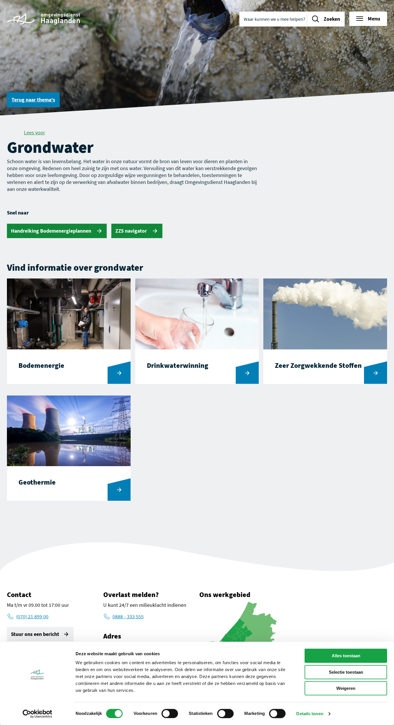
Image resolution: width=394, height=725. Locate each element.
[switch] (170, 713)
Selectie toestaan (346, 672)
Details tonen (309, 713)
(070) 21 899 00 (32, 616)
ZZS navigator (131, 230)
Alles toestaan (346, 655)
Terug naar (33, 99)
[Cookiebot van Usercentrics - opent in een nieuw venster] (37, 713)
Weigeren (345, 688)
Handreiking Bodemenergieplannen (51, 230)
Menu (374, 18)
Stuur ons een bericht (35, 634)
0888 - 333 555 (128, 616)
